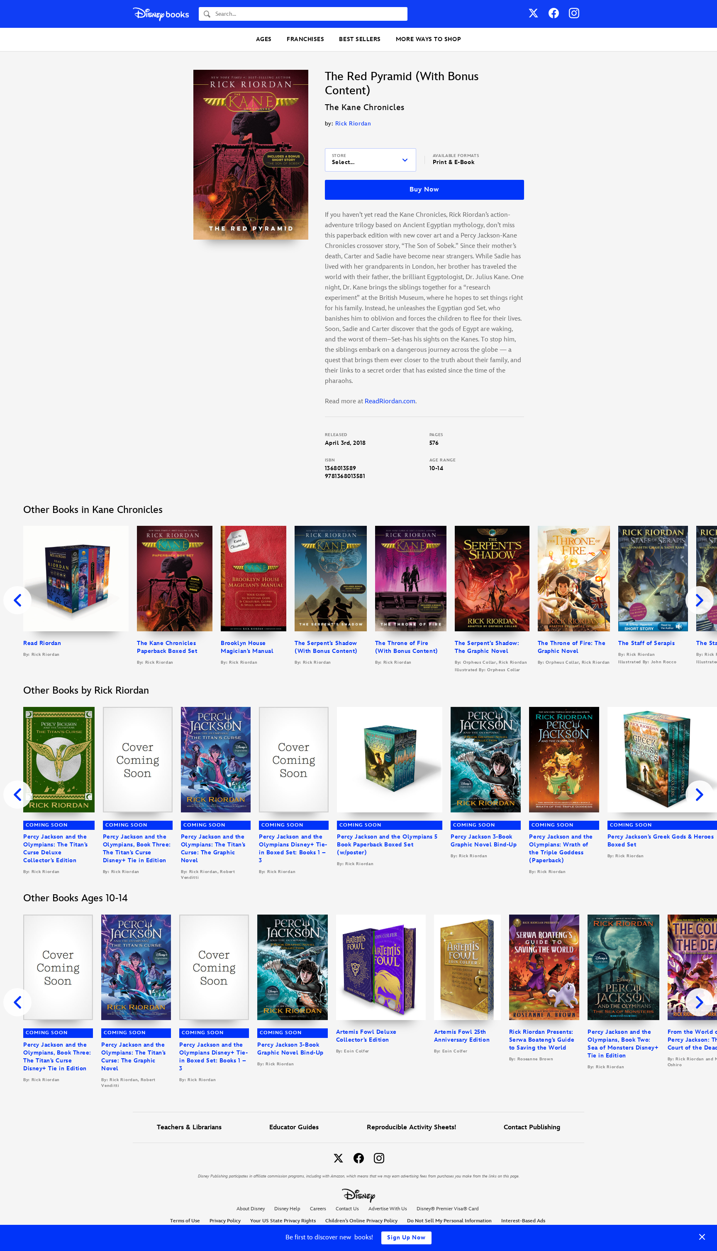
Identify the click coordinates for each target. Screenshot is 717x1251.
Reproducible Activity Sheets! (411, 1127)
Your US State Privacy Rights (283, 1221)
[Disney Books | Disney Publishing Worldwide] (161, 14)
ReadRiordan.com (390, 401)
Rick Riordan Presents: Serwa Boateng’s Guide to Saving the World (541, 1039)
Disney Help (287, 1209)
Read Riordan (42, 643)
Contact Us (347, 1209)
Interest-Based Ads (523, 1221)
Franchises (305, 39)
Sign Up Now (406, 1237)
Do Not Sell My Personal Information (449, 1221)
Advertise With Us (387, 1209)
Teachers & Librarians (189, 1127)
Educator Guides (294, 1127)
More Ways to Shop (428, 39)
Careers (318, 1209)
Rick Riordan (353, 123)
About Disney (251, 1209)
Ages (264, 39)
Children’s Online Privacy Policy (361, 1221)
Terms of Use (185, 1221)
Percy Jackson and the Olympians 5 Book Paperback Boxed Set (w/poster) (387, 844)
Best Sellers (359, 39)
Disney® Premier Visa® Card (448, 1209)
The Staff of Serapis (646, 643)
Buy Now (424, 190)
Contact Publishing (532, 1127)
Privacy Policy (225, 1221)
